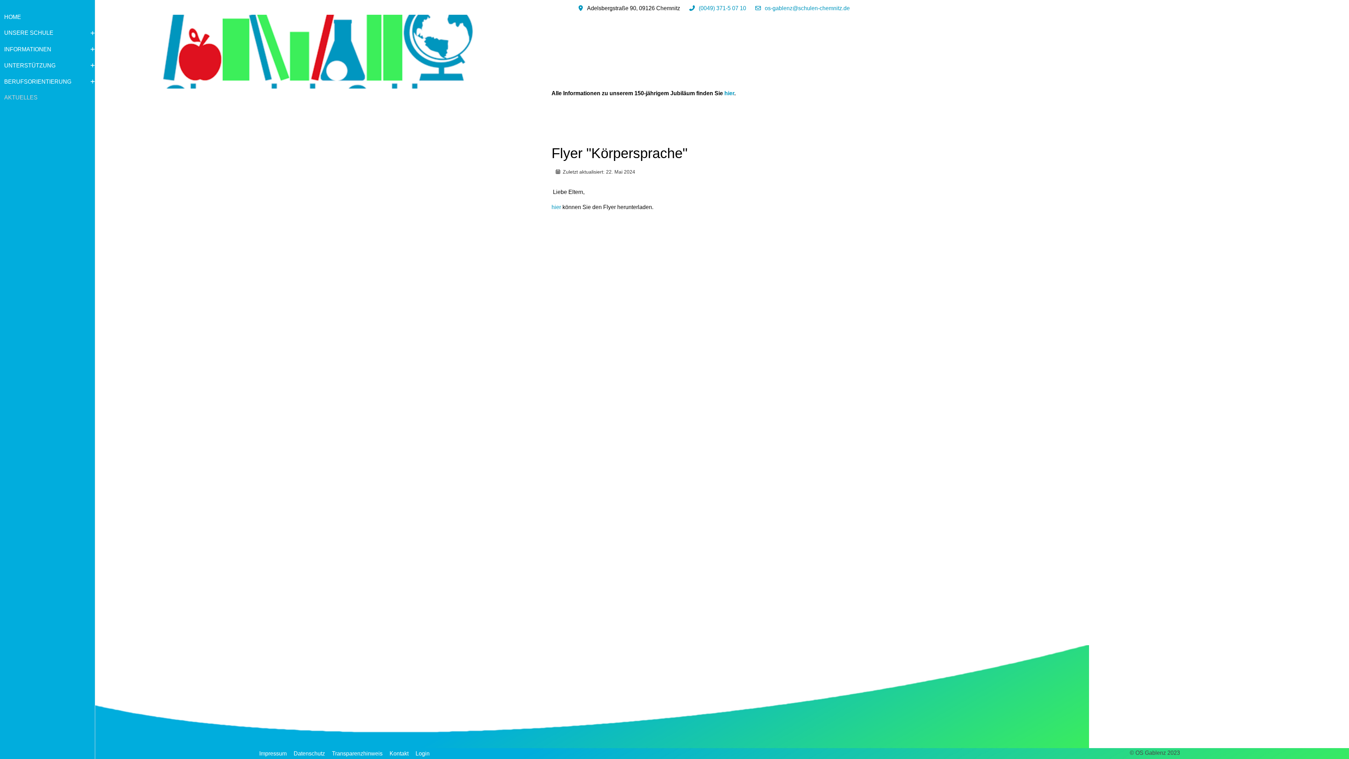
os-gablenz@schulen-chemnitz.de (807, 8)
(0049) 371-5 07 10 (722, 8)
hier (729, 93)
